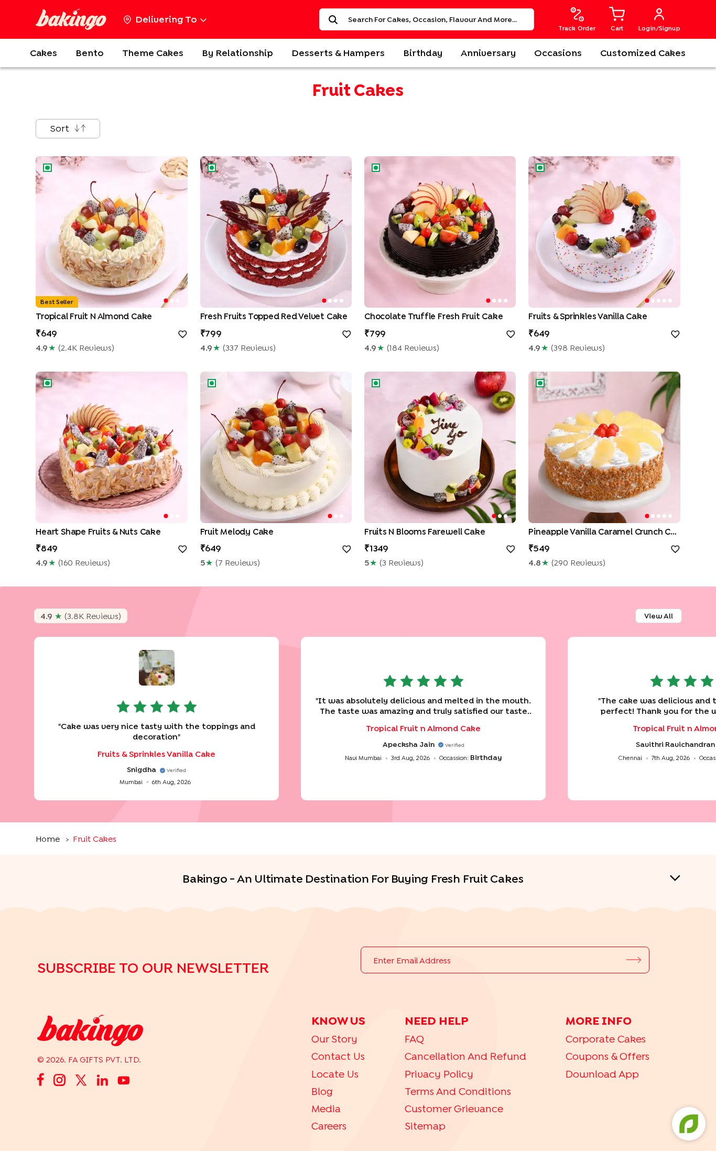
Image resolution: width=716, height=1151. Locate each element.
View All (658, 616)
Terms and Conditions (458, 1090)
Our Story (334, 1038)
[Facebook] (40, 1079)
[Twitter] (81, 1079)
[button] (111, 232)
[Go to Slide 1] (166, 301)
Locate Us (335, 1073)
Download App (602, 1073)
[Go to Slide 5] (670, 300)
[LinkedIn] (102, 1079)
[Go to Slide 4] (341, 300)
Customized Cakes (643, 53)
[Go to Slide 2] (171, 300)
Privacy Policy (439, 1073)
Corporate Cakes (606, 1038)
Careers (328, 1125)
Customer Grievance (454, 1108)
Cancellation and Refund (465, 1055)
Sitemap (425, 1125)
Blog (322, 1090)
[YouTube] (123, 1079)
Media (326, 1108)
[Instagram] (59, 1079)
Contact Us (338, 1055)
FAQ (414, 1038)
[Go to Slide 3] (177, 300)
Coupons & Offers (607, 1055)
